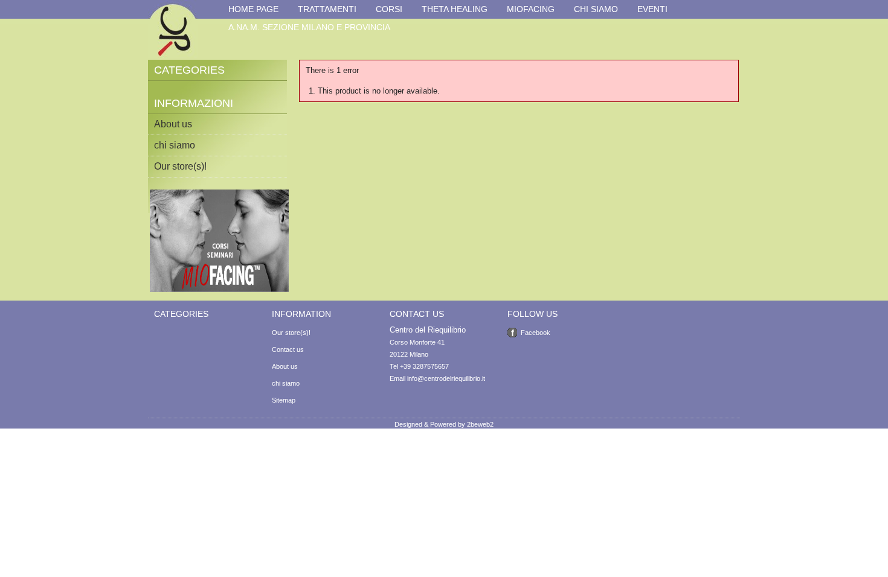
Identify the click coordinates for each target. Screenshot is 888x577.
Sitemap (283, 400)
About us (173, 124)
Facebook (535, 332)
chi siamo (596, 9)
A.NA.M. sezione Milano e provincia (309, 27)
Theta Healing (454, 9)
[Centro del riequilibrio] (173, 30)
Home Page (253, 9)
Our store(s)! (180, 166)
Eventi (652, 9)
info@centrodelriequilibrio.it (446, 378)
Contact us (288, 349)
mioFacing (531, 9)
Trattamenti (327, 9)
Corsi (389, 9)
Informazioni (193, 103)
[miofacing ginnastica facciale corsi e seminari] (219, 289)
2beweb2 (480, 424)
